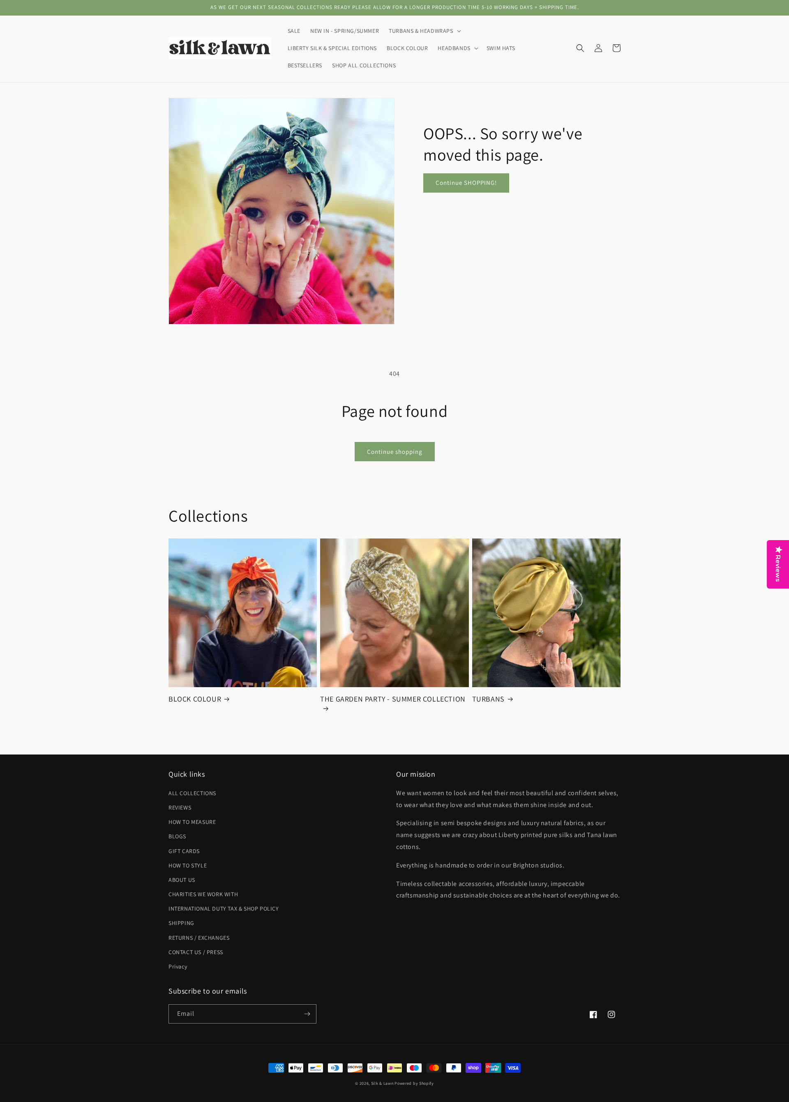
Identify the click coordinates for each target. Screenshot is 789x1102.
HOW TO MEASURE (192, 822)
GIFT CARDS (184, 851)
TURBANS (488, 699)
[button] (424, 30)
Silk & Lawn (382, 1083)
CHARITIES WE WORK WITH (203, 894)
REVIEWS (179, 807)
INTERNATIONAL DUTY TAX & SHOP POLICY (223, 908)
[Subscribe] (307, 1014)
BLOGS (177, 836)
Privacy (177, 966)
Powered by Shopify (414, 1083)
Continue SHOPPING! (466, 182)
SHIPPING (181, 923)
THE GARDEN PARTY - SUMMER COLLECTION (393, 699)
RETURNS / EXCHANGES (198, 937)
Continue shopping (394, 452)
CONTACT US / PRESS (195, 952)
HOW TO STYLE (187, 865)
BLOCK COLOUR (194, 699)
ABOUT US (181, 879)
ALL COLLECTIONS (192, 793)
